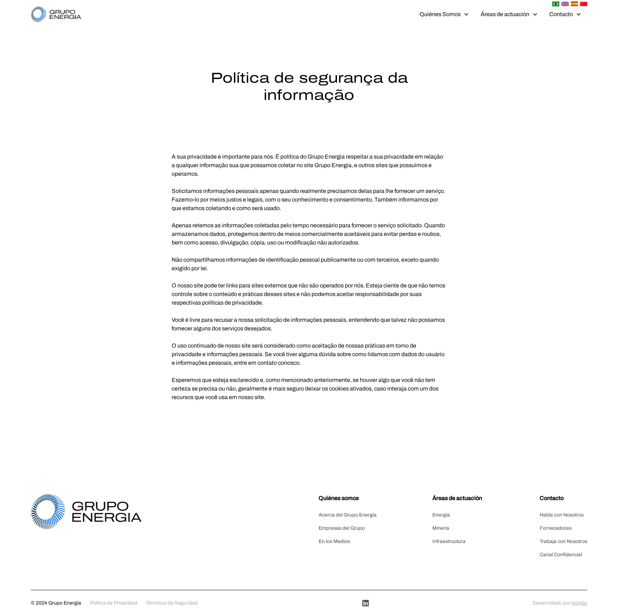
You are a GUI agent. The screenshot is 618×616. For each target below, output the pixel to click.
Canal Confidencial (561, 554)
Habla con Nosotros (562, 515)
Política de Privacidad (113, 603)
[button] (444, 14)
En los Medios (334, 541)
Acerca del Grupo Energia (348, 515)
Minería (440, 528)
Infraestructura (449, 541)
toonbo (579, 603)
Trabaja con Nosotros (563, 541)
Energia (441, 515)
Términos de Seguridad (172, 603)
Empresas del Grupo (342, 528)
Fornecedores (556, 528)
